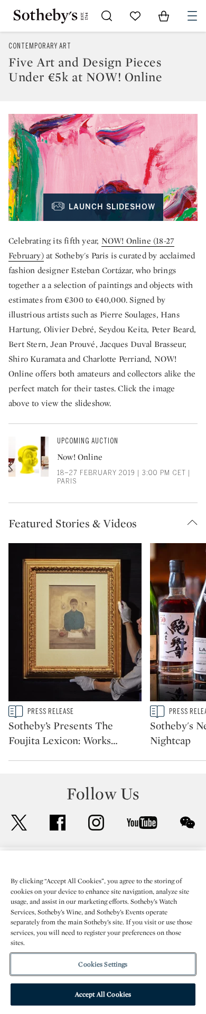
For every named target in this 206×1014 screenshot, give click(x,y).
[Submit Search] (106, 16)
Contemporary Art (39, 46)
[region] (103, 932)
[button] (107, 523)
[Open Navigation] (192, 16)
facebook (57, 822)
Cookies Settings (102, 964)
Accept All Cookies (103, 994)
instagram (96, 822)
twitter (19, 823)
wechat (187, 822)
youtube (142, 822)
